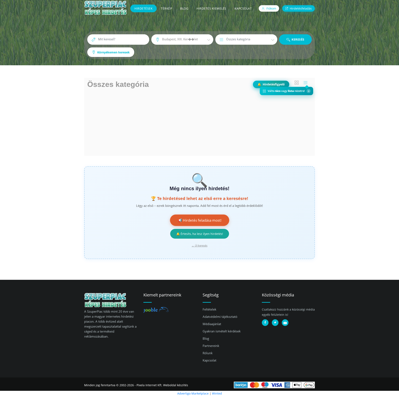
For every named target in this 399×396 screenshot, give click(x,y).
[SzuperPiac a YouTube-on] (285, 322)
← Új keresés (199, 245)
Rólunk (208, 353)
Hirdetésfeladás (300, 8)
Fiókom (271, 8)
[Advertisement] (199, 123)
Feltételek (209, 309)
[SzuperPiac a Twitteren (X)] (275, 322)
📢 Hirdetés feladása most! (200, 220)
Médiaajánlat (212, 324)
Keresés (297, 39)
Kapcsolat (243, 8)
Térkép (166, 8)
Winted (217, 393)
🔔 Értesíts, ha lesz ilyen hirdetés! (199, 234)
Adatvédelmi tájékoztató (220, 317)
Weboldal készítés (175, 385)
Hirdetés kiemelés (211, 8)
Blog (184, 8)
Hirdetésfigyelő (271, 84)
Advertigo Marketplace (193, 393)
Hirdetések (143, 8)
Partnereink (211, 346)
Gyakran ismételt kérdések (222, 331)
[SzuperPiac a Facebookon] (265, 322)
